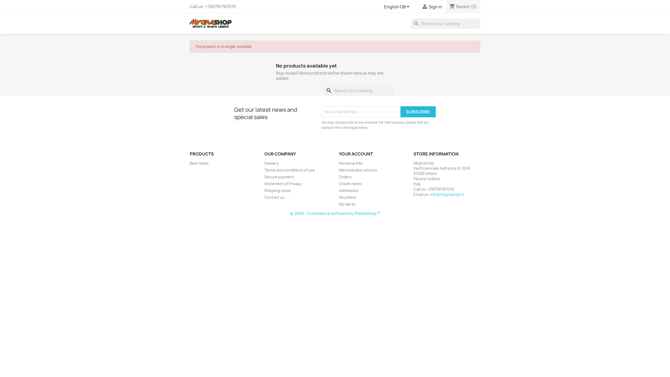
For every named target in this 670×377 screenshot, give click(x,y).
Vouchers (347, 197)
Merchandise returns (358, 170)
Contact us (274, 197)
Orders (345, 176)
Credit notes (350, 183)
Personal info (350, 163)
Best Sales (199, 163)
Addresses (349, 190)
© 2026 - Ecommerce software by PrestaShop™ (335, 213)
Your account (356, 154)
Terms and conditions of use (289, 170)
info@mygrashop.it (447, 194)
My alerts (347, 204)
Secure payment (279, 176)
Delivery (271, 163)
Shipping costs (277, 190)
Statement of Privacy (283, 183)
